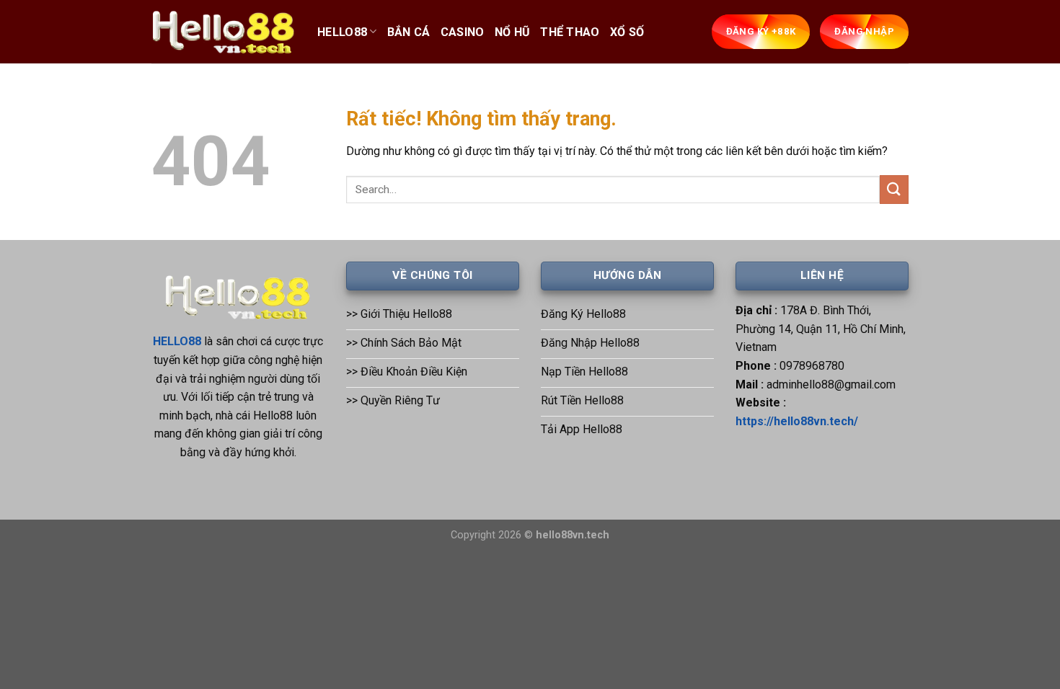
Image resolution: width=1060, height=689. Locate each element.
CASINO (463, 32)
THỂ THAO (570, 32)
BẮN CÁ (408, 32)
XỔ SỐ (627, 32)
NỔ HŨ (513, 32)
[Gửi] (894, 189)
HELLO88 (342, 32)
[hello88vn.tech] (223, 32)
